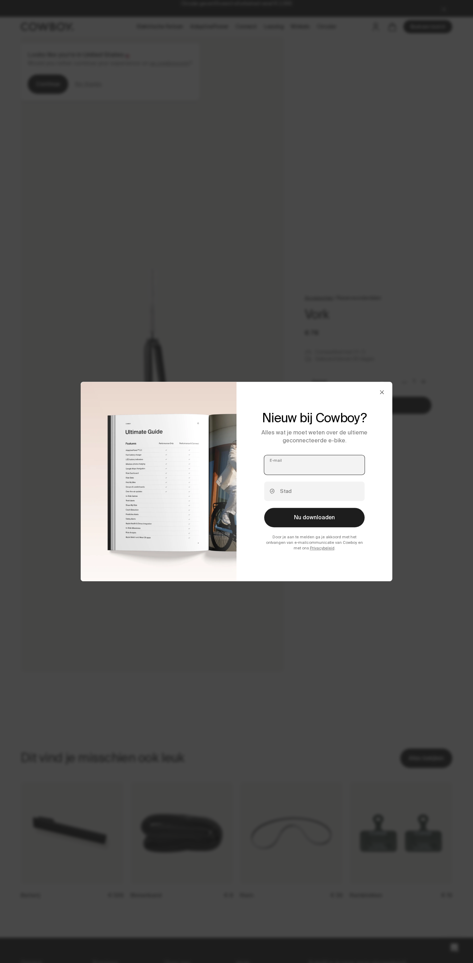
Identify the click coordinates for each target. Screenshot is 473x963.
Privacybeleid (322, 548)
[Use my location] (272, 491)
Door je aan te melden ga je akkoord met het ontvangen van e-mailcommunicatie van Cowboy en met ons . (314, 542)
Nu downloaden (314, 517)
